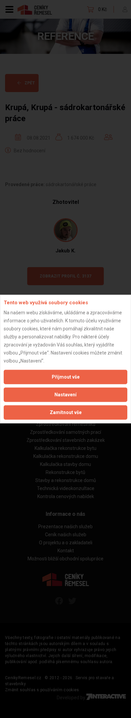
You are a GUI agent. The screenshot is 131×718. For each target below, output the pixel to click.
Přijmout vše (66, 377)
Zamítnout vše (66, 412)
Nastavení (65, 394)
